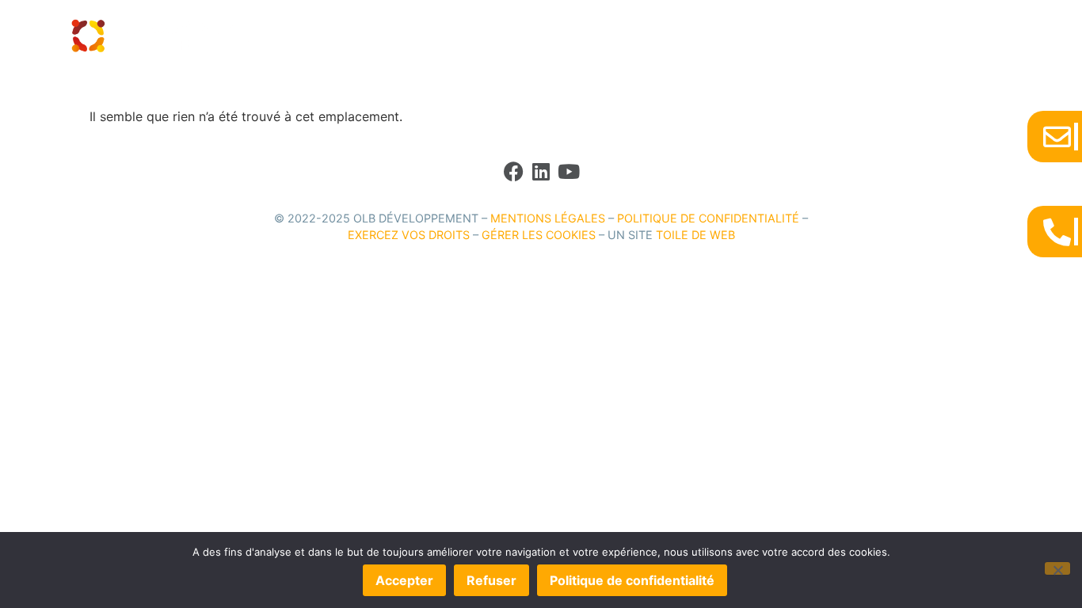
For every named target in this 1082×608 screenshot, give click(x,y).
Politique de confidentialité (708, 218)
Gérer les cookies (539, 234)
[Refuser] (1057, 568)
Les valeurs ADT (579, 36)
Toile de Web (695, 234)
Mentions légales (547, 218)
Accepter (404, 580)
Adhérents (671, 36)
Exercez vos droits (409, 234)
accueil (496, 36)
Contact (810, 36)
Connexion (882, 36)
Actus (751, 36)
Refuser (491, 580)
